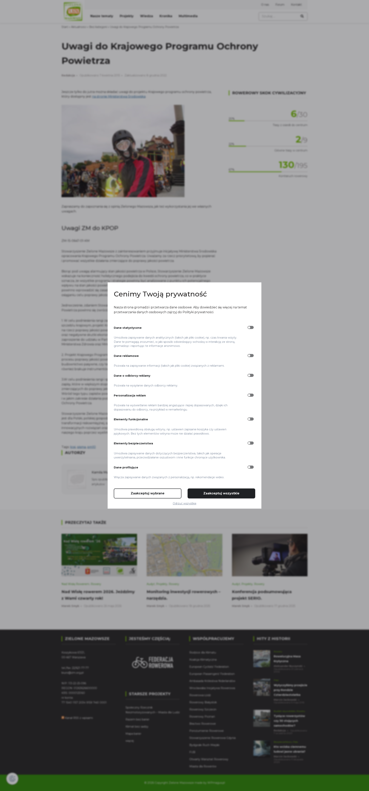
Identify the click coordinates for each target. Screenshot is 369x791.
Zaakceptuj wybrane (148, 493)
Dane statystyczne (128, 328)
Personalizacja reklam (130, 395)
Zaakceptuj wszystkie (221, 493)
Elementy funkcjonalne (131, 419)
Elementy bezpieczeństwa (133, 443)
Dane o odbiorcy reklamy (132, 375)
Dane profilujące (126, 467)
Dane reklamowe (126, 356)
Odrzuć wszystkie (184, 503)
